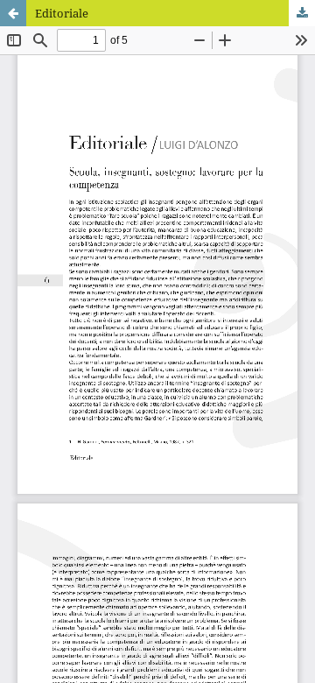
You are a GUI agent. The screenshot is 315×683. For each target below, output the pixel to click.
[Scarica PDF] (302, 13)
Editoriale (61, 13)
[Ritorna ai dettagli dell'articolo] (13, 13)
